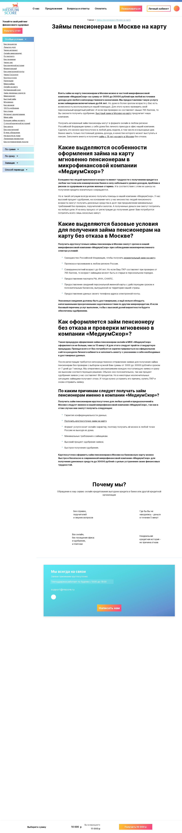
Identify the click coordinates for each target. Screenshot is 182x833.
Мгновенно (8, 102)
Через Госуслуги (11, 75)
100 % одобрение (11, 108)
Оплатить (101, 8)
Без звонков (9, 105)
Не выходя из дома (12, 136)
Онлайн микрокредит (13, 53)
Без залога (8, 127)
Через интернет (11, 50)
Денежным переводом (14, 139)
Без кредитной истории (14, 65)
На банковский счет (12, 90)
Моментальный (10, 69)
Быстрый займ (10, 99)
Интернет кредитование (14, 114)
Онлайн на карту (11, 87)
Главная (90, 20)
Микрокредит (9, 96)
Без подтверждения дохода (16, 142)
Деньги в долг (10, 47)
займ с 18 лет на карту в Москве (116, 136)
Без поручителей (11, 130)
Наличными (8, 81)
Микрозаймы (9, 84)
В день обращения (12, 133)
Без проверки (10, 59)
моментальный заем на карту (139, 257)
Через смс (8, 63)
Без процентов (10, 44)
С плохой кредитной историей (17, 123)
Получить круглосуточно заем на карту (85, 421)
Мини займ (8, 117)
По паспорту (9, 56)
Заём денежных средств (14, 93)
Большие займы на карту (14, 120)
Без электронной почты (14, 72)
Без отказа (8, 111)
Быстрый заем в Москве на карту (113, 113)
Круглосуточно (10, 78)
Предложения (53, 8)
